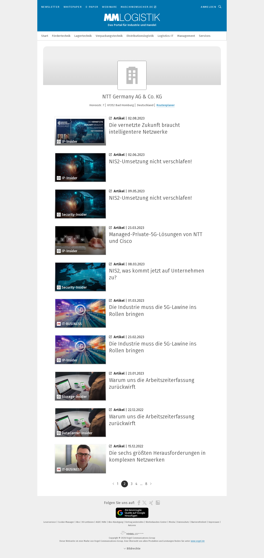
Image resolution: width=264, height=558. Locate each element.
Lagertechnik (83, 36)
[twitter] (143, 503)
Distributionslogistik (140, 36)
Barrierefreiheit (199, 522)
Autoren (132, 525)
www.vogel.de (198, 541)
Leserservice (49, 522)
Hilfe (104, 522)
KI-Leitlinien (88, 522)
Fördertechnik (61, 36)
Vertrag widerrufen (134, 522)
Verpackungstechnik (109, 36)
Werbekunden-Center (156, 522)
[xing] (150, 502)
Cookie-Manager (66, 522)
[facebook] (138, 503)
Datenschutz (183, 522)
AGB (98, 522)
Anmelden (208, 7)
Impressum (214, 522)
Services (204, 36)
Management (186, 36)
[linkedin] (156, 502)
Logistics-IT (165, 36)
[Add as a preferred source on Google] (132, 513)
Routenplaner (166, 105)
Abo (78, 522)
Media (172, 522)
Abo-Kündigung (116, 522)
